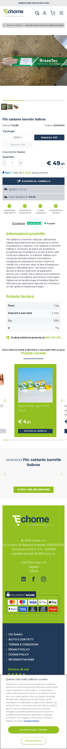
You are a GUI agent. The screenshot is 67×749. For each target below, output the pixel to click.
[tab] (13, 100)
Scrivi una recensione (33, 489)
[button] (4, 107)
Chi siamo (14, 634)
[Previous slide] (4, 474)
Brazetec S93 (49, 137)
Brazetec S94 (17, 144)
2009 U (18, 137)
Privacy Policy (18, 649)
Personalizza (33, 740)
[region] (33, 712)
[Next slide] (62, 68)
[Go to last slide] (4, 68)
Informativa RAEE (20, 659)
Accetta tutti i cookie (33, 729)
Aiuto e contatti (20, 639)
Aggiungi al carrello (35, 431)
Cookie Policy (17, 654)
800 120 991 (53, 337)
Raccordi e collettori (14, 25)
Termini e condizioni (22, 644)
